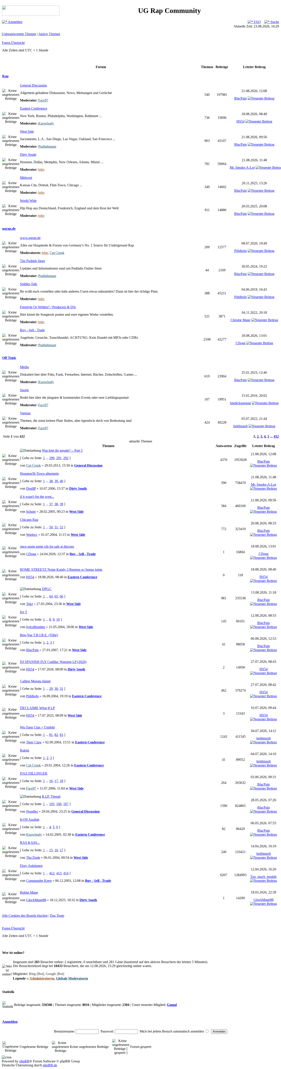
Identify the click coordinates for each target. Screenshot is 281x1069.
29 (51, 688)
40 (61, 481)
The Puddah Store (32, 261)
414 (65, 873)
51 (56, 527)
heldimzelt (240, 426)
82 (56, 735)
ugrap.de (9, 228)
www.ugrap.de (30, 238)
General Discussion (33, 85)
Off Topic (9, 358)
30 (56, 688)
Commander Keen (39, 880)
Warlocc (32, 534)
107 (65, 804)
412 (51, 873)
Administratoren (41, 978)
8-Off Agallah (29, 819)
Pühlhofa (240, 251)
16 (51, 781)
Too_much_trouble (263, 877)
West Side (27, 131)
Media (24, 367)
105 (51, 804)
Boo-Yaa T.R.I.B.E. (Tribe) (39, 635)
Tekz (29, 604)
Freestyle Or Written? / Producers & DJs (48, 307)
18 (61, 781)
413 (58, 873)
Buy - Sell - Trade (32, 330)
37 (51, 504)
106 (58, 804)
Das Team (57, 915)
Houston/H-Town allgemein (39, 473)
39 (56, 481)
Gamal (172, 1005)
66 (61, 596)
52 (61, 527)
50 (51, 527)
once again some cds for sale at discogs (47, 546)
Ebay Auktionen (31, 866)
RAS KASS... (30, 842)
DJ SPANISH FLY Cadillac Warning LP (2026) (53, 662)
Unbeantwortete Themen (19, 34)
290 (51, 458)
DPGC (47, 589)
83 (61, 735)
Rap (5, 76)
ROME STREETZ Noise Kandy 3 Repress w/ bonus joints (61, 569)
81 (51, 735)
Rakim (24, 750)
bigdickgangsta (240, 403)
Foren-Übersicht (13, 43)
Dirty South (28, 154)
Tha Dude (33, 857)
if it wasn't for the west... (37, 496)
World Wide (28, 201)
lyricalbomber (35, 627)
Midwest (26, 177)
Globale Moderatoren (72, 978)
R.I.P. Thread (51, 796)
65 (56, 596)
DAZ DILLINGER (33, 773)
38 (51, 481)
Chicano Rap (29, 520)
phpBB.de (50, 1065)
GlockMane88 (36, 900)
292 (65, 458)
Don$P (31, 488)
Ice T (23, 612)
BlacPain (240, 98)
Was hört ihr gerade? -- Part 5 (62, 450)
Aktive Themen (49, 34)
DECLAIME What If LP (37, 708)
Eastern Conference (33, 108)
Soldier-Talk (28, 284)
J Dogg (240, 343)
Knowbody (46, 123)
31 (61, 688)
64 (51, 596)
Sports (24, 390)
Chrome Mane (240, 320)
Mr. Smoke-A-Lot (242, 167)
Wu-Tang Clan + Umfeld (37, 727)
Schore (31, 511)
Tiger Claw (34, 742)
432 (276, 436)
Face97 (43, 100)
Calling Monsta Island (35, 681)
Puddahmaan (47, 146)
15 (51, 850)
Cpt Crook (57, 253)
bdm (41, 169)
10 (58, 619)
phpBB (24, 1061)
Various (25, 413)
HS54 (240, 121)
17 (56, 781)
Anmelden (14, 22)
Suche (274, 22)
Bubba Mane (29, 892)
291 (58, 458)
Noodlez (32, 811)
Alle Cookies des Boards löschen (25, 915)
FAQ (257, 22)
